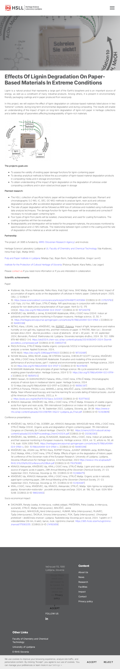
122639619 (103, 411)
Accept (92, 662)
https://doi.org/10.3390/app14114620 (41, 352)
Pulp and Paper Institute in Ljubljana (22, 258)
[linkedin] (46, 618)
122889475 (78, 473)
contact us (17, 271)
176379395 (75, 463)
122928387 (78, 483)
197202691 (80, 352)
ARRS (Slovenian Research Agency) (57, 242)
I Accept (55, 607)
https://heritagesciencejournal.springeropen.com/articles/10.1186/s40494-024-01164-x (57, 319)
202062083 (91, 433)
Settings (56, 665)
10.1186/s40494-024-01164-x (44, 446)
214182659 (52, 524)
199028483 (38, 492)
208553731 (60, 342)
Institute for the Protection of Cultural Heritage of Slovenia (33, 264)
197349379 (84, 310)
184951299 (80, 446)
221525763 (106, 300)
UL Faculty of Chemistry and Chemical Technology (71, 248)
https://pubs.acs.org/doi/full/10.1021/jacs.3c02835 (38, 398)
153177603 (84, 398)
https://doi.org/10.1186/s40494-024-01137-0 (38, 365)
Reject (108, 662)
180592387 (80, 385)
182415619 (81, 365)
